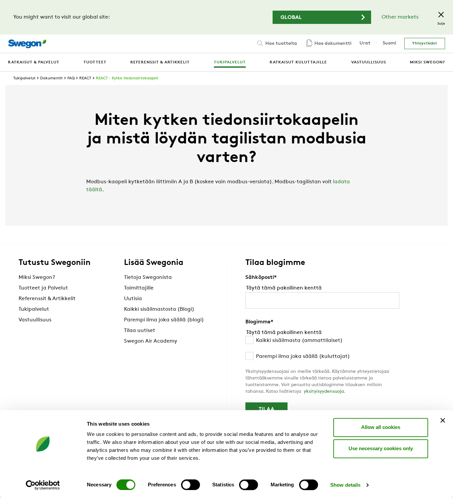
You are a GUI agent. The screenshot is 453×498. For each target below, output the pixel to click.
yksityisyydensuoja (324, 391)
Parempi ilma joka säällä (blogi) (164, 320)
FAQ (71, 78)
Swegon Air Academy (150, 341)
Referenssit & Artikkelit (47, 298)
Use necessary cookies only (381, 448)
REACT (85, 78)
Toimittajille (139, 288)
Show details (345, 485)
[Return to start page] (27, 44)
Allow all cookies (380, 427)
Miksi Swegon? (37, 277)
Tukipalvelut (24, 78)
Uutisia (133, 298)
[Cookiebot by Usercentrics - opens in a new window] (43, 485)
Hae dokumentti (332, 43)
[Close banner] (442, 420)
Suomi (389, 43)
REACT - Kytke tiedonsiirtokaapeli (127, 78)
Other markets (400, 17)
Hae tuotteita (280, 43)
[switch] (190, 484)
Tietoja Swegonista (148, 277)
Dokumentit (51, 78)
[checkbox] (322, 349)
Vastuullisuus (35, 320)
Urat (364, 43)
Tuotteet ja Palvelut (43, 288)
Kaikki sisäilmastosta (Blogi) (159, 309)
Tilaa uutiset (139, 330)
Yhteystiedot (424, 43)
